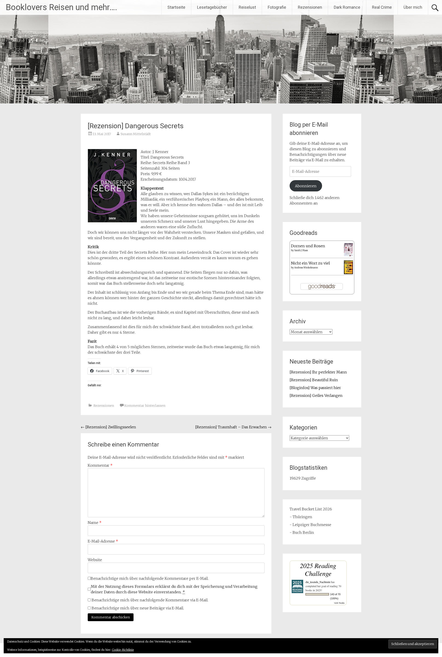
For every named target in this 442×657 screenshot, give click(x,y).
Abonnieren (306, 186)
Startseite (176, 7)
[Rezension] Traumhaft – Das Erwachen (233, 427)
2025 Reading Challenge (318, 569)
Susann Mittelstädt (136, 134)
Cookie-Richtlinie (123, 649)
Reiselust (247, 7)
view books (339, 602)
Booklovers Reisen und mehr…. (61, 7)
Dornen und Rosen (308, 246)
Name (95, 522)
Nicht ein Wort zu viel (310, 263)
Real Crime (382, 7)
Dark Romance (347, 7)
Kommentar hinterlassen (144, 406)
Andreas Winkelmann (306, 267)
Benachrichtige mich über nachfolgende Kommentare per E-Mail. (150, 578)
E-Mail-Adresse (103, 541)
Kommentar (100, 465)
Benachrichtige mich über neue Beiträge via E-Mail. (138, 608)
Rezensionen (310, 7)
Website (95, 559)
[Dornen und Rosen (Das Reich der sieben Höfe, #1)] (348, 255)
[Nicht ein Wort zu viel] (348, 272)
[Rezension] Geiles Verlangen (316, 395)
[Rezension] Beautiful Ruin (314, 380)
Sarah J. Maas (301, 250)
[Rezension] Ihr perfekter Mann (318, 372)
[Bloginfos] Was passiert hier (315, 387)
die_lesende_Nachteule (317, 582)
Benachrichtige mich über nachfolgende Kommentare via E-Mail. (150, 600)
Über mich (413, 7)
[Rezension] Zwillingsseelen (108, 427)
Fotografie (277, 7)
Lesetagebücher (212, 7)
